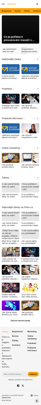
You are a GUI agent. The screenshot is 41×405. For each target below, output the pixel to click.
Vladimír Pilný (6, 397)
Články (27, 11)
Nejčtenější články (11, 59)
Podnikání (7, 88)
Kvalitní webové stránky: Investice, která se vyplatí (10, 296)
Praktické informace (12, 118)
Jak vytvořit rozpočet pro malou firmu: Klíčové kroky (30, 137)
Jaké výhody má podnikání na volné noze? (10, 261)
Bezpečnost (6, 11)
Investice (37, 11)
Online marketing (11, 148)
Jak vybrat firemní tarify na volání (10, 195)
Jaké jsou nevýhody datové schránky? (30, 77)
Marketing (32, 331)
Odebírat (33, 374)
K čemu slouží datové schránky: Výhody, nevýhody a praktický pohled (11, 79)
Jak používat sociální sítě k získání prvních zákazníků (8, 168)
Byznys (18, 11)
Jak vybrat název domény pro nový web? (9, 314)
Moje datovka (6, 400)
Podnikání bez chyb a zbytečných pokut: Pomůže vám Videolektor (11, 108)
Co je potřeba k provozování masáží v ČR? (18, 40)
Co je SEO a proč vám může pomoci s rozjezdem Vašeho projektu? (30, 297)
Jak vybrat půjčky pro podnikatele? (29, 242)
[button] (3, 4)
